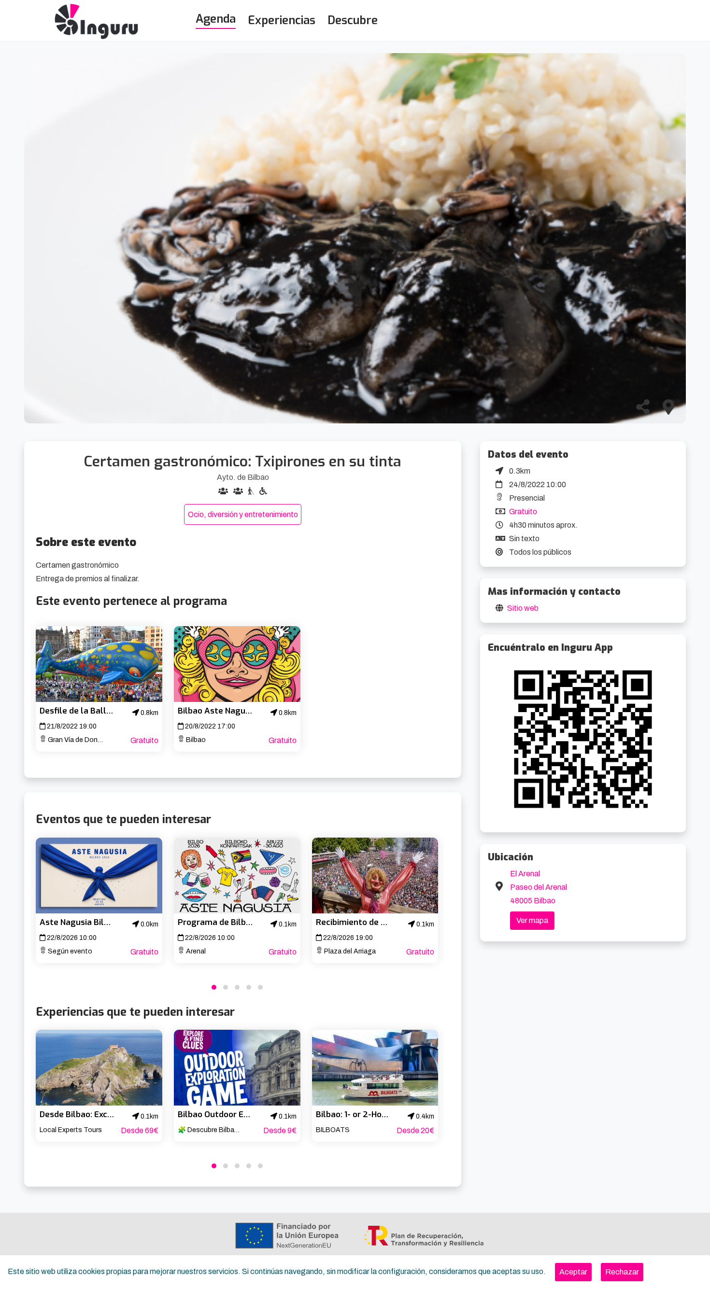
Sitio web (523, 608)
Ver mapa (532, 920)
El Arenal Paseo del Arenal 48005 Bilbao (538, 887)
